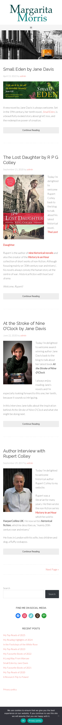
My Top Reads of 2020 (14, 672)
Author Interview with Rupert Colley (24, 453)
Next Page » (52, 569)
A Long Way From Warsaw (16, 658)
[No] (58, 715)
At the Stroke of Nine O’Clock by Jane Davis (24, 326)
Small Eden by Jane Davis (28, 69)
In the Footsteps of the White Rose (20, 644)
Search (6, 588)
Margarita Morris (31, 13)
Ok (23, 720)
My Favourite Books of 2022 (17, 653)
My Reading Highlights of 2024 (18, 639)
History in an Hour (38, 257)
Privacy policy (10, 689)
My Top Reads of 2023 (14, 649)
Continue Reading (31, 130)
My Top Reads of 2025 (14, 635)
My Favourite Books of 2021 (17, 667)
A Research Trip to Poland (15, 677)
